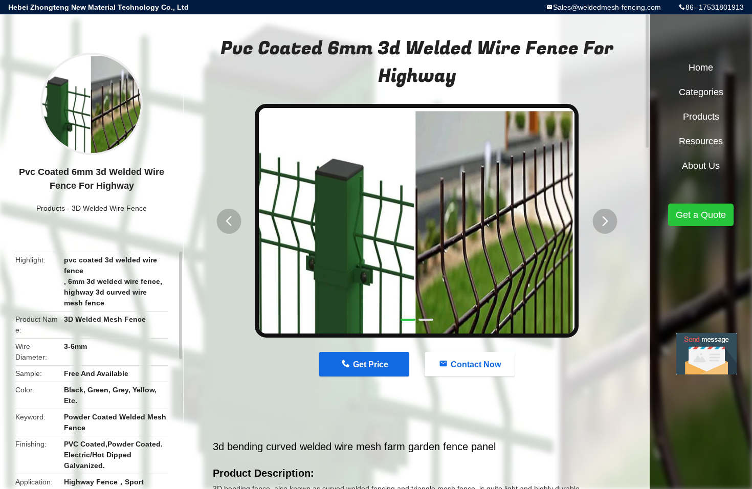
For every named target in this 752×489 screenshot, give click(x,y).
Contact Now (476, 364)
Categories (701, 92)
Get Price (370, 364)
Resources (701, 141)
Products (50, 208)
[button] (228, 221)
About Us (701, 166)
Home (701, 67)
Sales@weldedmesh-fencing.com (607, 7)
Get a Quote (701, 215)
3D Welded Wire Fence (109, 208)
